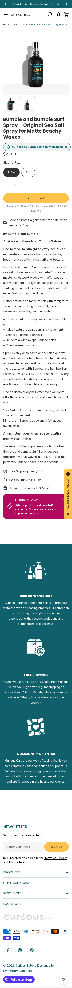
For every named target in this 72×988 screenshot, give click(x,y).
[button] (5, 4)
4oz (28, 172)
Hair (16, 24)
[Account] (58, 14)
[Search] (50, 14)
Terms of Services (55, 858)
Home (6, 24)
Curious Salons (26, 965)
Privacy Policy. (17, 862)
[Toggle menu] (5, 14)
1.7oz (11, 172)
